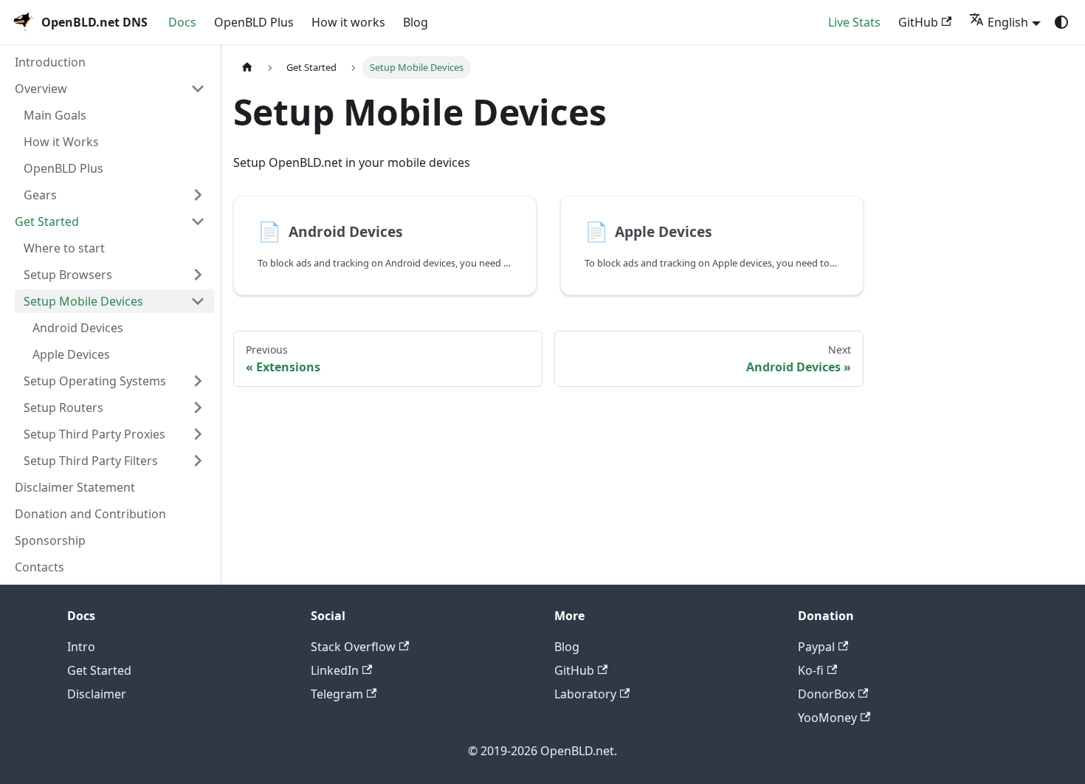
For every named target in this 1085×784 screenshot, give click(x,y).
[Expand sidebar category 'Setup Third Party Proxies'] (198, 434)
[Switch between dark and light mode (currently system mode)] (1061, 22)
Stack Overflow (353, 647)
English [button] (1008, 22)
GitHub (918, 22)
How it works (348, 22)
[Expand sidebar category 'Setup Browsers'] (198, 274)
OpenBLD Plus (254, 22)
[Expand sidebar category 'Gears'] (198, 195)
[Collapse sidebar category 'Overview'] (198, 88)
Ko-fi (811, 670)
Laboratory (585, 694)
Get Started (99, 670)
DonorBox (826, 694)
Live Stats (854, 22)
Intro (81, 647)
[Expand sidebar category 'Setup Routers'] (198, 407)
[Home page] (247, 68)
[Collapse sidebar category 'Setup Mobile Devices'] (198, 301)
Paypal (816, 647)
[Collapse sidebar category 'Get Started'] (198, 221)
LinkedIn (335, 670)
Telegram (337, 694)
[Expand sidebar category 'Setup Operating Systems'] (198, 381)
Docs (182, 22)
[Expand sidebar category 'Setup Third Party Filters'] (198, 460)
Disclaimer (96, 694)
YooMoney (827, 717)
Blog (415, 22)
